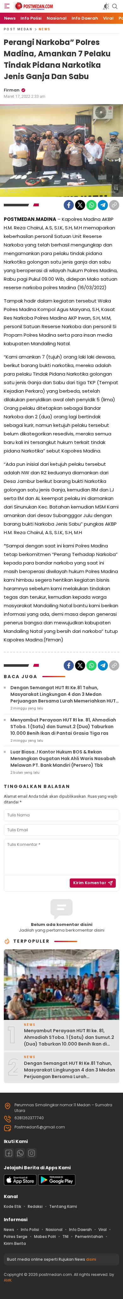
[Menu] (7, 6)
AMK (8, 1280)
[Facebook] (69, 205)
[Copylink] (114, 205)
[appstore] (20, 1184)
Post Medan (18, 29)
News (45, 29)
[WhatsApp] (91, 205)
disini (91, 1259)
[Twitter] (80, 205)
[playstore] (56, 1184)
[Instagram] (31, 1153)
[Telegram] (103, 205)
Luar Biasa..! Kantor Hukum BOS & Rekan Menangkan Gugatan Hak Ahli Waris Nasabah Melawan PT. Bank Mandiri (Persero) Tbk (62, 758)
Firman (12, 90)
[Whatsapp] (20, 1153)
